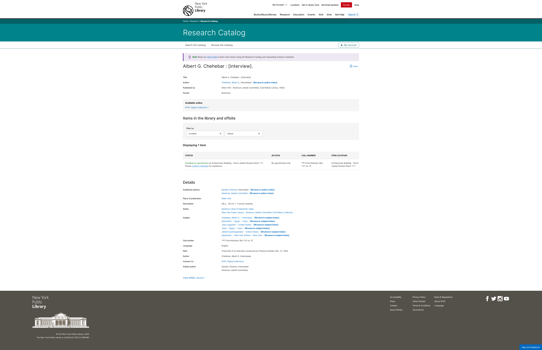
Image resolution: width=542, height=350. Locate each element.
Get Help (339, 14)
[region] (271, 160)
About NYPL (440, 301)
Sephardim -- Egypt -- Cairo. (235, 221)
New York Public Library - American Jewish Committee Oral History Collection (257, 212)
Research (285, 14)
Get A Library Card (310, 5)
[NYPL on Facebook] (487, 299)
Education (298, 14)
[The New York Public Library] (195, 9)
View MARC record (193, 277)
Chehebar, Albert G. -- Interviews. (237, 217)
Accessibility (395, 297)
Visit (321, 14)
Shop (356, 5)
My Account (278, 5)
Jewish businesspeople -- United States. (240, 232)
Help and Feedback (531, 347)
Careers (393, 305)
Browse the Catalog (222, 45)
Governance (418, 310)
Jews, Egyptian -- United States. (237, 224)
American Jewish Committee (235, 193)
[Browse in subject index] (266, 217)
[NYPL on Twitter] (493, 299)
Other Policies (419, 301)
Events (311, 14)
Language (439, 305)
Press (392, 301)
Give (329, 14)
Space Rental (396, 310)
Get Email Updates (330, 5)
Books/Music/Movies (265, 14)
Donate (346, 5)
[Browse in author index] (265, 82)
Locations (295, 5)
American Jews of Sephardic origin (238, 209)
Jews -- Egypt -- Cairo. (232, 228)
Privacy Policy (419, 297)
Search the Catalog (195, 45)
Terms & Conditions (421, 305)
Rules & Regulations (443, 297)
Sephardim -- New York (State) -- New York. (242, 235)
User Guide (212, 57)
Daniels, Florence (229, 189)
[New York (226, 198)
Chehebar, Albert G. (231, 82)
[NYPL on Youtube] (506, 299)
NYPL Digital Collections (233, 261)
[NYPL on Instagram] (500, 299)
